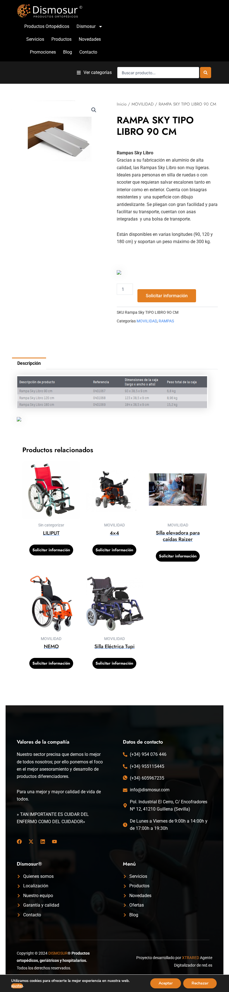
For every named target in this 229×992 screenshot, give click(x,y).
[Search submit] (205, 72)
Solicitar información (167, 295)
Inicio (122, 104)
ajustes (17, 985)
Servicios (35, 39)
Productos (61, 39)
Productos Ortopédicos (46, 26)
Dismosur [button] (86, 26)
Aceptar (166, 983)
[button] (94, 73)
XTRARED (190, 957)
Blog (67, 52)
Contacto (88, 52)
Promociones (43, 52)
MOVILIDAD (143, 104)
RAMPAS (166, 321)
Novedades (90, 39)
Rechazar (200, 983)
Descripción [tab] (29, 363)
